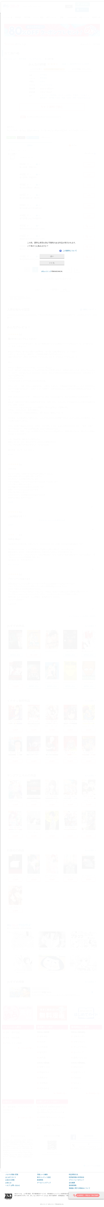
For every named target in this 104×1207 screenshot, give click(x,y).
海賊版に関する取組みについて (79, 1188)
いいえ (52, 263)
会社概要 (72, 1183)
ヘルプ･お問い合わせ (12, 1185)
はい (52, 256)
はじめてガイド (10, 1177)
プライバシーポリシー (76, 1180)
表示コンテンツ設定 (44, 1177)
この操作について (68, 251)
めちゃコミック (46, 271)
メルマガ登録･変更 (11, 1174)
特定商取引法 (73, 1174)
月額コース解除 (42, 1174)
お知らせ (8, 1183)
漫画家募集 (72, 1185)
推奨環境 (40, 1180)
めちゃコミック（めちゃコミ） (47, 1204)
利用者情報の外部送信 (76, 1177)
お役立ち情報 (9, 1180)
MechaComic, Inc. (60, 1204)
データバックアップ (44, 1183)
